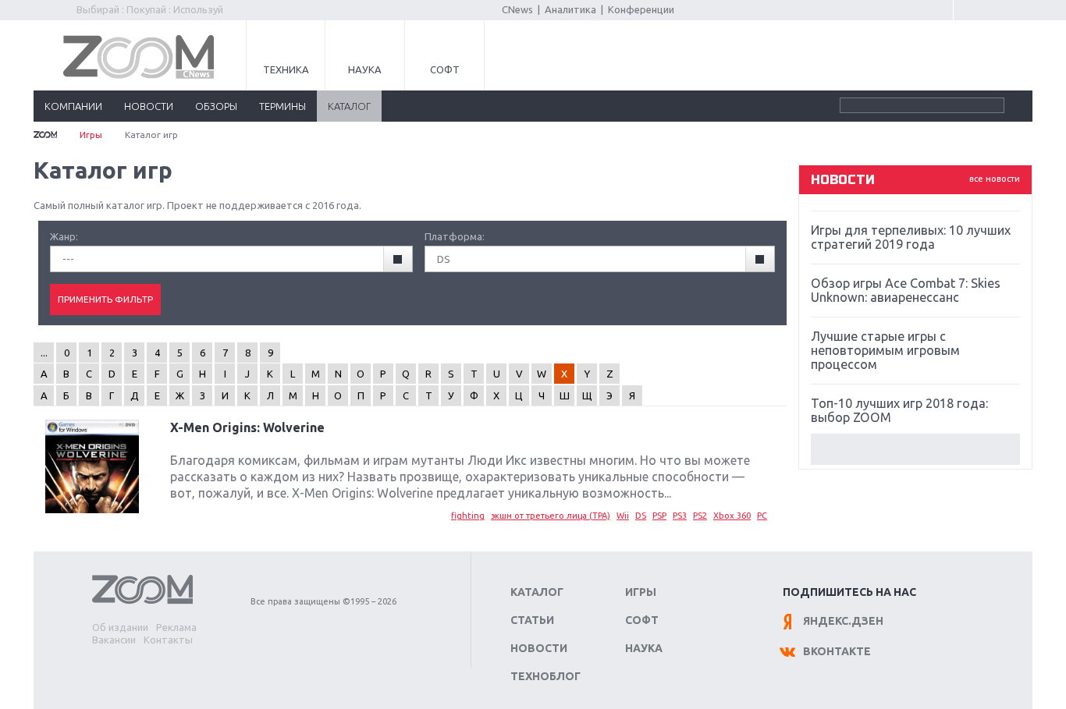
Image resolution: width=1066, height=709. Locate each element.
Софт (445, 69)
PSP (659, 515)
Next (915, 449)
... (44, 352)
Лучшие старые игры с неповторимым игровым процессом (885, 350)
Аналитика (570, 9)
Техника (286, 69)
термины (282, 106)
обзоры (216, 106)
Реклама (176, 627)
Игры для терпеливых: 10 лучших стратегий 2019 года (911, 237)
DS (640, 515)
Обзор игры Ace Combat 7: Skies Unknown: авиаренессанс (905, 290)
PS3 (680, 515)
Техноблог (545, 676)
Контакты (168, 639)
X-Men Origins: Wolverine (247, 427)
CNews (517, 9)
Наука (365, 69)
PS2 (700, 515)
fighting (468, 515)
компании (73, 106)
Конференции (641, 9)
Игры (91, 134)
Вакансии (114, 639)
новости (148, 106)
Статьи (532, 620)
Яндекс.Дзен (843, 621)
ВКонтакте (837, 651)
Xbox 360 (732, 515)
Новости (538, 648)
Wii (623, 515)
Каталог (536, 592)
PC (762, 515)
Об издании (120, 627)
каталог (349, 106)
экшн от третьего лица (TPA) (550, 515)
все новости (994, 178)
